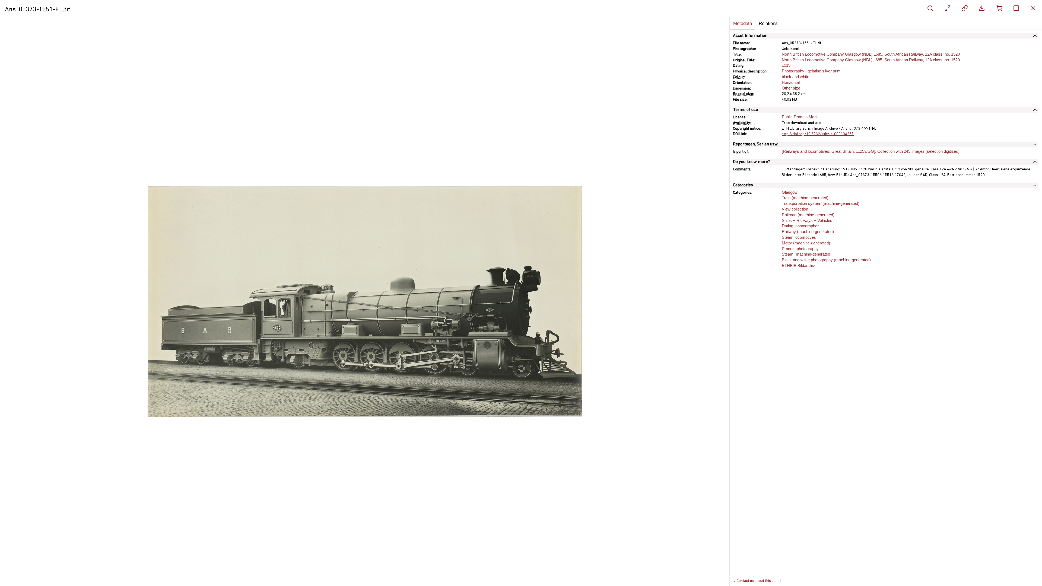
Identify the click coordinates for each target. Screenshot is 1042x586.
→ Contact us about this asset (756, 581)
